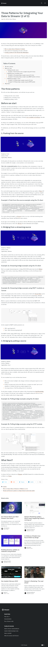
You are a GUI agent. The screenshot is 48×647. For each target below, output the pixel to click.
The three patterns (9, 66)
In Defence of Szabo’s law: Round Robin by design (32, 536)
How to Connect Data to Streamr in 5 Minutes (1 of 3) (15, 488)
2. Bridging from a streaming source (15, 73)
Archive (5, 486)
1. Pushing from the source (13, 70)
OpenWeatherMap (39, 391)
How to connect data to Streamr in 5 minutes (15, 49)
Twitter (10, 476)
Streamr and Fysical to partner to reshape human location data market (19, 490)
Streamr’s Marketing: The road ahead (33, 582)
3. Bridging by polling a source (13, 78)
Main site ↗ (7, 616)
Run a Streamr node (8, 621)
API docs (20, 223)
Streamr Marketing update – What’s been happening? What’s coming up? (34, 518)
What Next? (7, 83)
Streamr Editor (38, 293)
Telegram (20, 474)
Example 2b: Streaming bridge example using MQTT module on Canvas (24, 76)
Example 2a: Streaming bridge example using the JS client (21, 75)
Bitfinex (40, 269)
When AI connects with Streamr (11, 635)
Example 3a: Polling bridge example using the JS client (20, 80)
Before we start (8, 68)
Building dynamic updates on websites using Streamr (10, 550)
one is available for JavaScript (33, 117)
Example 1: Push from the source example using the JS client (21, 71)
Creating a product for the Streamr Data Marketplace (17, 52)
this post (19, 216)
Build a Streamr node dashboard (11, 628)
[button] (41, 3)
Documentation (7, 619)
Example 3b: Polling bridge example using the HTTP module (21, 82)
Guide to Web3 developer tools (11, 631)
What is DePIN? (7, 633)
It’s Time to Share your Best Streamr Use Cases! (9, 517)
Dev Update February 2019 (9, 581)
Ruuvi (41, 191)
